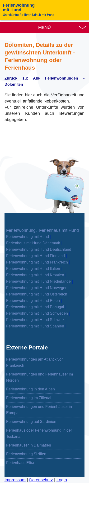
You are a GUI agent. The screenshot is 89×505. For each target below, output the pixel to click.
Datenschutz (41, 480)
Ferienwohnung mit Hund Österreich (36, 294)
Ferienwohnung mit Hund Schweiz (35, 320)
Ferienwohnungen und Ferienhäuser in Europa (39, 410)
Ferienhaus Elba (20, 463)
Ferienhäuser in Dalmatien (28, 445)
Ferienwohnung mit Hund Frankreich (37, 262)
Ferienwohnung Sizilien (26, 454)
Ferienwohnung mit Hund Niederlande (38, 281)
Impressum (15, 480)
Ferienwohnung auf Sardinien (31, 422)
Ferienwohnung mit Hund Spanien (35, 326)
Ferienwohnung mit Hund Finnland (35, 256)
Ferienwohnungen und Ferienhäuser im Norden (39, 377)
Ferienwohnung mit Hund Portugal (35, 307)
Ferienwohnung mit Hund (27, 237)
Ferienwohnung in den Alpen (30, 389)
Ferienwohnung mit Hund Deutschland (38, 249)
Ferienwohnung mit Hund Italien (33, 269)
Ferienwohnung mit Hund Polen (33, 301)
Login (61, 480)
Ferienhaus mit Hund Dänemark (33, 243)
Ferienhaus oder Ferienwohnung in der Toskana (39, 433)
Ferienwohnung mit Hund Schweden (37, 313)
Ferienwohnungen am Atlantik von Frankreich (35, 362)
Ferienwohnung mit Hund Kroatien (35, 275)
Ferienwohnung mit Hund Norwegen (36, 288)
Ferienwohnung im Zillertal (28, 398)
